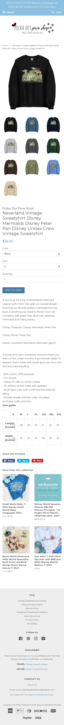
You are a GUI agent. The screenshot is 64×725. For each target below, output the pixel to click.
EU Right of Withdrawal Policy (39, 694)
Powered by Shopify (51, 705)
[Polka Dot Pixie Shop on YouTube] (43, 639)
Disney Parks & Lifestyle (37, 664)
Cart (58, 12)
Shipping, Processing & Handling (32, 612)
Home (5, 46)
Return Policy (32, 608)
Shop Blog (32, 623)
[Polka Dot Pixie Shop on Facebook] (20, 639)
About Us (32, 685)
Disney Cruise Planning (36, 669)
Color (5, 248)
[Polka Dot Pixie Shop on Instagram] (36, 639)
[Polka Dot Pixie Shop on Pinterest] (28, 639)
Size (4, 261)
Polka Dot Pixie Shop (31, 705)
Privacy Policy (32, 620)
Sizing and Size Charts (32, 604)
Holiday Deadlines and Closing (32, 601)
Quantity (7, 273)
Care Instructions (32, 616)
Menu (10, 12)
